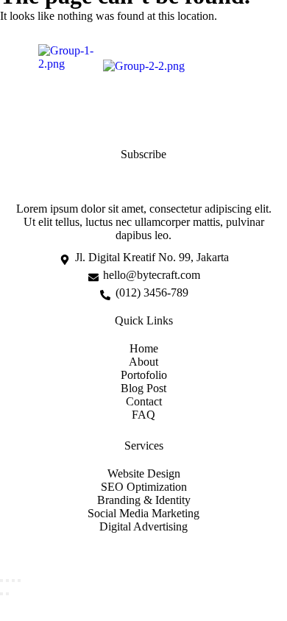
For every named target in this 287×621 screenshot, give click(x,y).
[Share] (13, 580)
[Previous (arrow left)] (1, 593)
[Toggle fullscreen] (7, 580)
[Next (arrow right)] (7, 593)
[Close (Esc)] (19, 580)
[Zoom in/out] (1, 580)
